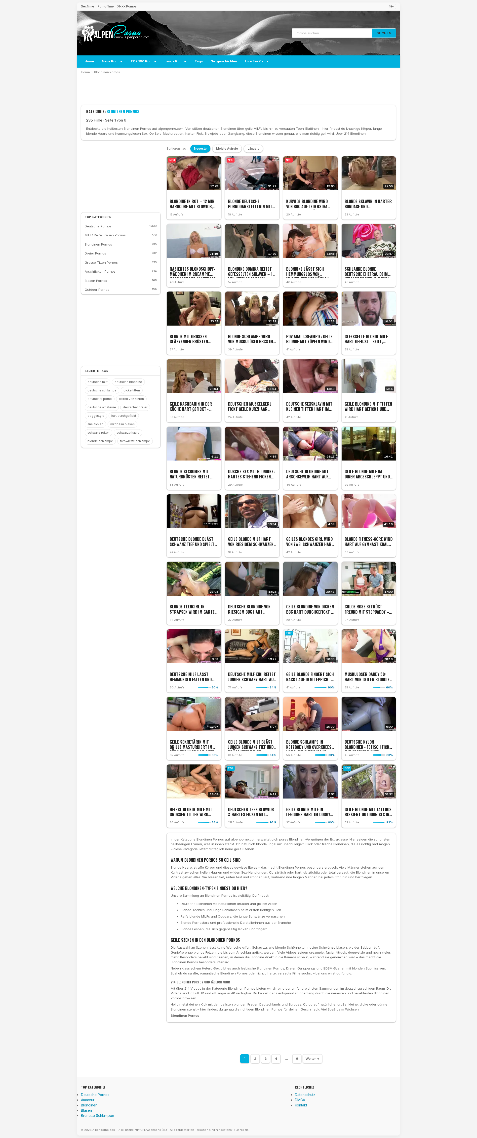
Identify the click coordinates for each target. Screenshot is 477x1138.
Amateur (87, 1100)
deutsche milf (97, 382)
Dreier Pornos (95, 253)
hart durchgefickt (123, 416)
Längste (253, 148)
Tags (199, 61)
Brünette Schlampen (97, 1115)
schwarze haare (128, 432)
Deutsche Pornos (98, 226)
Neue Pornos (112, 61)
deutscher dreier (135, 407)
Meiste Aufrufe (227, 148)
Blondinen (89, 1105)
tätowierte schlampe (135, 441)
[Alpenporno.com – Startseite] (115, 33)
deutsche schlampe (102, 390)
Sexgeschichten (224, 61)
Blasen (86, 1110)
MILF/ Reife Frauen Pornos (105, 235)
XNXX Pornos (127, 6)
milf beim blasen (122, 424)
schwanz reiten (98, 432)
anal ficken (95, 424)
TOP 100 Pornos (143, 61)
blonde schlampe (100, 441)
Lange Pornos (175, 61)
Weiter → (312, 1058)
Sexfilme (87, 6)
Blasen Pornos (96, 281)
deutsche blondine (128, 382)
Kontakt (301, 1105)
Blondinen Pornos (107, 72)
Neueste (200, 148)
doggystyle (95, 416)
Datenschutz (305, 1095)
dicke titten (131, 390)
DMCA (300, 1100)
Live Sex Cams (257, 61)
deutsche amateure (101, 407)
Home (89, 61)
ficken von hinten (131, 399)
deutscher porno (99, 399)
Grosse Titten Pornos (101, 262)
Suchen (384, 33)
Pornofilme (106, 6)
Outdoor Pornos (97, 290)
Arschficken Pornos (100, 271)
